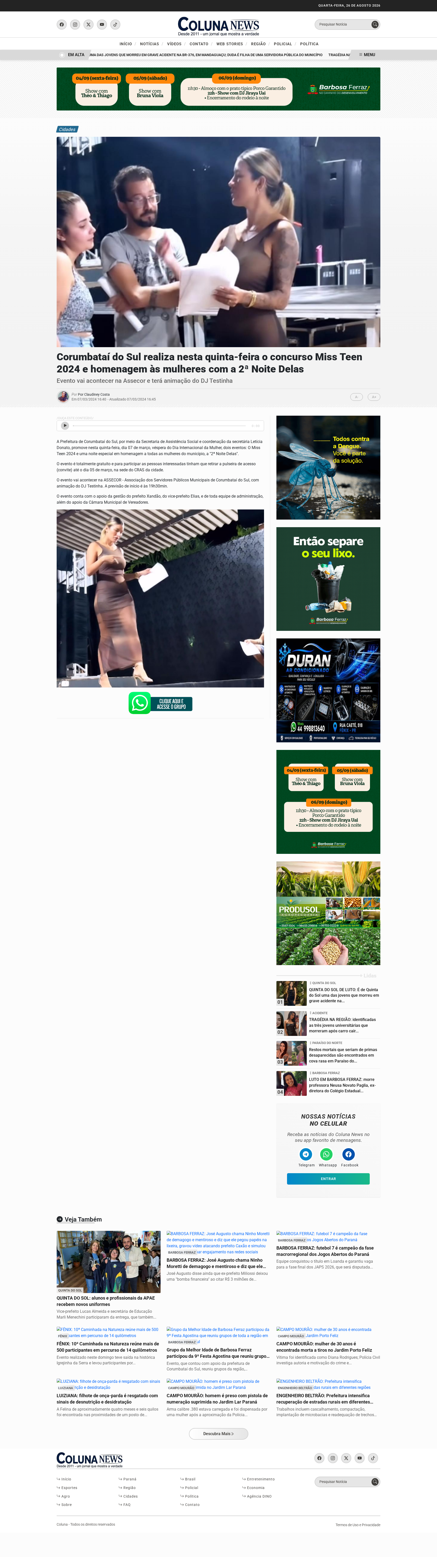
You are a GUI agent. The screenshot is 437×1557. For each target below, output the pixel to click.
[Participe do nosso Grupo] (160, 704)
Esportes (68, 1488)
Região (260, 43)
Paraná (129, 1479)
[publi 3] (328, 801)
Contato (201, 43)
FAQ (126, 1505)
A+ (374, 397)
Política (309, 44)
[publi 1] (328, 578)
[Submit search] (375, 24)
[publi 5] (328, 912)
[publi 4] (328, 690)
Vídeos (176, 43)
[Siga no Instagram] (75, 24)
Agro (65, 1496)
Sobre (66, 1505)
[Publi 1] (218, 88)
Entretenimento (260, 1479)
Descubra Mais (216, 1433)
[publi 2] (328, 467)
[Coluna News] (218, 24)
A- (356, 397)
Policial (285, 43)
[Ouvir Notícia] (65, 426)
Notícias (151, 43)
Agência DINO (259, 1496)
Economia (255, 1488)
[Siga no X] (88, 24)
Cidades (130, 1496)
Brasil (189, 1479)
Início (128, 43)
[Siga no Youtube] (102, 24)
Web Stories (231, 43)
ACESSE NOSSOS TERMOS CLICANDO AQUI (105, 1551)
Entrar (328, 1179)
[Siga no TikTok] (115, 24)
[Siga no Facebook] (62, 24)
